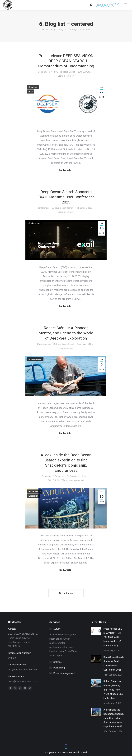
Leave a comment (66, 76)
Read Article (65, 170)
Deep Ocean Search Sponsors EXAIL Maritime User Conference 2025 (66, 197)
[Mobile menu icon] (125, 5)
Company (42, 72)
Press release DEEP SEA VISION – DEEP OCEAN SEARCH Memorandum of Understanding (66, 61)
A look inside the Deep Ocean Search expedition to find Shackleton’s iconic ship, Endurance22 (114, 718)
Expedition (60, 476)
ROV (50, 72)
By (64, 72)
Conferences (43, 208)
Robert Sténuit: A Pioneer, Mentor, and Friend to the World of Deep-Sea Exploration (66, 333)
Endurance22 (48, 476)
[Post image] (96, 631)
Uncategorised (44, 344)
